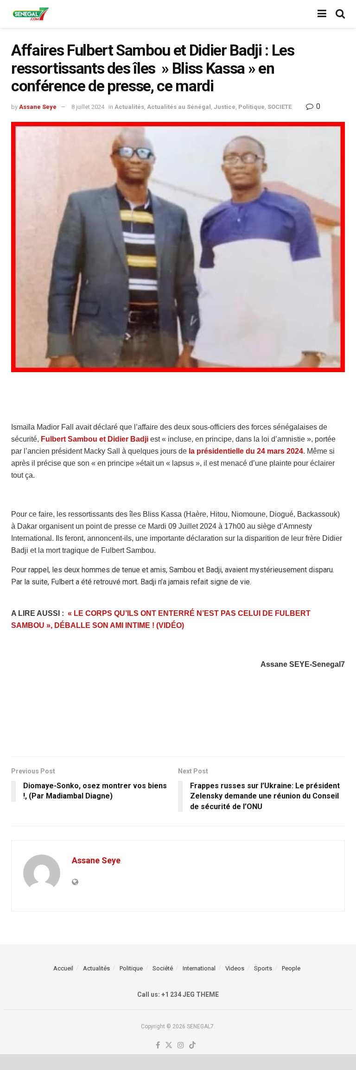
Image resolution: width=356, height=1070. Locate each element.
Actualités (129, 106)
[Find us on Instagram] (181, 1045)
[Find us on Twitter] (168, 1045)
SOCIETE (279, 106)
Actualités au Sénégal (179, 106)
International (199, 968)
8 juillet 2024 (87, 106)
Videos (234, 968)
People (291, 968)
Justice (224, 106)
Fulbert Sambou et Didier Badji (94, 439)
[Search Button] (340, 14)
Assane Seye (38, 106)
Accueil (63, 968)
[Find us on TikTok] (192, 1045)
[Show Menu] (322, 14)
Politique (251, 106)
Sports (263, 968)
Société (163, 968)
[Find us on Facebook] (158, 1045)
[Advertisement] (178, 395)
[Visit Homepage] (30, 14)
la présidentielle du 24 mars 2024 (246, 451)
